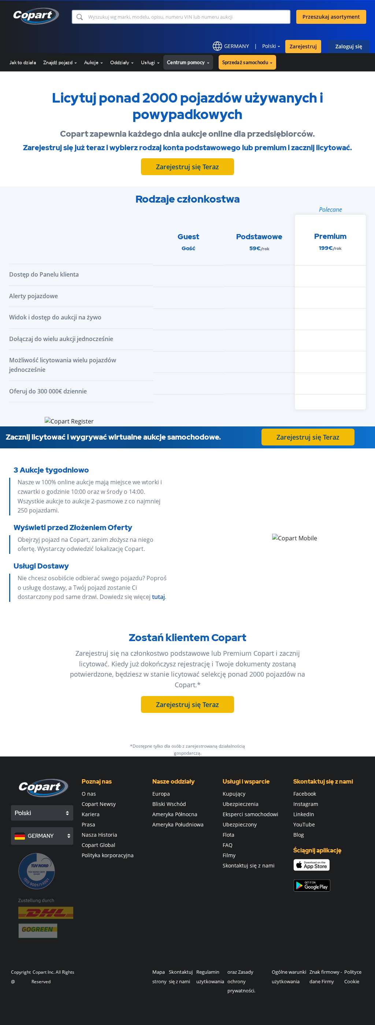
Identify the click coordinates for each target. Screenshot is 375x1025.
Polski (269, 45)
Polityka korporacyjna (108, 855)
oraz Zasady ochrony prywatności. (241, 981)
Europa (161, 793)
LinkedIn (303, 814)
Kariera (91, 814)
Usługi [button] (148, 62)
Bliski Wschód (169, 803)
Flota (228, 834)
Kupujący (234, 793)
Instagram (305, 803)
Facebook (304, 793)
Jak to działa (23, 62)
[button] (79, 17)
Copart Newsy (99, 803)
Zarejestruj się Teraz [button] (187, 166)
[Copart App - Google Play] (311, 886)
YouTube (304, 824)
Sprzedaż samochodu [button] (246, 62)
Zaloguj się (348, 46)
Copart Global (98, 844)
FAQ (228, 844)
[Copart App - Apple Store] (311, 865)
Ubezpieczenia (241, 803)
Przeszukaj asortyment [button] (331, 16)
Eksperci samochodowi (250, 814)
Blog (298, 834)
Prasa (88, 824)
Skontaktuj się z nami (249, 865)
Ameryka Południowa (178, 824)
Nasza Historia (99, 834)
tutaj (158, 597)
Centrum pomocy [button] (186, 62)
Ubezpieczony (240, 824)
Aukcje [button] (92, 62)
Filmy (229, 855)
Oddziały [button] (120, 62)
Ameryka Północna (174, 814)
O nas (89, 793)
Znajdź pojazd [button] (58, 62)
